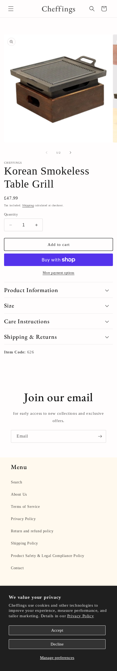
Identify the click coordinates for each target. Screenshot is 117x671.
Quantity (11, 214)
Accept (57, 630)
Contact (17, 568)
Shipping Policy (24, 543)
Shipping (28, 205)
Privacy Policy (80, 616)
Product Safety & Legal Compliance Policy (47, 556)
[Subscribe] (100, 436)
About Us (19, 494)
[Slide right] (70, 153)
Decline (57, 644)
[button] (11, 9)
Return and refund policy (32, 531)
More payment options (59, 273)
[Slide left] (47, 153)
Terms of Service (25, 507)
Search (16, 482)
